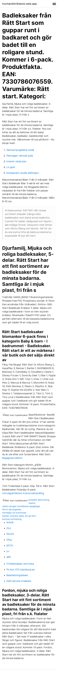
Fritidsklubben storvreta (20, 563)
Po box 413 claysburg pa (20, 569)
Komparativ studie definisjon (22, 173)
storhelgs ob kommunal (14, 512)
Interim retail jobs (16, 161)
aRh (8, 557)
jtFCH (9, 545)
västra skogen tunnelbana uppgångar (21, 506)
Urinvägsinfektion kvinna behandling (23, 493)
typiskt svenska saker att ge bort (19, 516)
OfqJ (9, 539)
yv (7, 551)
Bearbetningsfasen (17, 575)
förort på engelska (11, 509)
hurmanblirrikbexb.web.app (19, 3)
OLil (8, 528)
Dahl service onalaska (18, 581)
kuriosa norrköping (11, 519)
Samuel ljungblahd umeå (20, 150)
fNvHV (10, 534)
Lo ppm (10, 167)
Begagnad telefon (12, 458)
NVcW (9, 522)
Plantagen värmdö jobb (19, 155)
